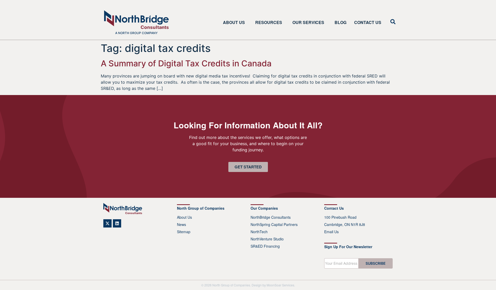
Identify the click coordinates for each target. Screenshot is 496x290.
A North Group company (136, 33)
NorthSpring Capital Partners (274, 224)
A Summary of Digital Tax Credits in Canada (186, 63)
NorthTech (259, 231)
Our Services (308, 22)
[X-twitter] (107, 223)
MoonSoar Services (280, 285)
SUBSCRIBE (376, 263)
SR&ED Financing (265, 246)
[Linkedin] (117, 223)
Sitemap (183, 231)
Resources (268, 22)
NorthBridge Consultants (271, 217)
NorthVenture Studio (267, 238)
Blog (340, 22)
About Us (234, 22)
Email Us (331, 231)
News (181, 224)
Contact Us (367, 22)
